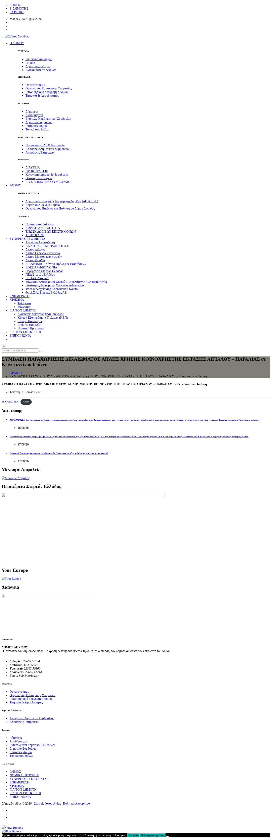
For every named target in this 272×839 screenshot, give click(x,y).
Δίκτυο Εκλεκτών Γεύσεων (42, 253)
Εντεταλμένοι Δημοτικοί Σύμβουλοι (48, 118)
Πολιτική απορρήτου (152, 835)
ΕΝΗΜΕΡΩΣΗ (19, 296)
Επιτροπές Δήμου (36, 125)
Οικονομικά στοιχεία (38, 178)
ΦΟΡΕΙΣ (15, 185)
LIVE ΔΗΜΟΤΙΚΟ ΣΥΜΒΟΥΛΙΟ (47, 181)
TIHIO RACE (34, 235)
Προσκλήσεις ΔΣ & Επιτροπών (45, 145)
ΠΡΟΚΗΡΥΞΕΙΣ (36, 171)
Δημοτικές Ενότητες (38, 66)
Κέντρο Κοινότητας (30, 321)
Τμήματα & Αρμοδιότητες (42, 95)
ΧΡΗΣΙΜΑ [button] (17, 299)
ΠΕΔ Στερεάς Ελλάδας (40, 274)
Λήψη (26, 401)
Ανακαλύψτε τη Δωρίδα (40, 69)
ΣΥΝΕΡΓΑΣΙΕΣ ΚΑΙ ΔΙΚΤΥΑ (29, 778)
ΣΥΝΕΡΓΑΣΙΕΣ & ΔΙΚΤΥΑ (27, 238)
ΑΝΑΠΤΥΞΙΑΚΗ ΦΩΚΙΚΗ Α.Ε (47, 246)
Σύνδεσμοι (24, 306)
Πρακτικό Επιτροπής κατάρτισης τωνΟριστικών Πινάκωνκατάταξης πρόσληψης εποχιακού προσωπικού (59, 453)
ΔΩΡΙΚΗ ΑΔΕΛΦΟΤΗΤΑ (42, 228)
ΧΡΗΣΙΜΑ (17, 786)
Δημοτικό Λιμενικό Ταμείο (42, 205)
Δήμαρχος (31, 111)
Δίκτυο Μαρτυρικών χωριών (43, 256)
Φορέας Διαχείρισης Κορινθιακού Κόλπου (52, 289)
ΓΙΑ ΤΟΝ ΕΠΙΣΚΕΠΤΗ (25, 332)
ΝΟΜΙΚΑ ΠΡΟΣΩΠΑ (24, 775)
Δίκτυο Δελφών (35, 249)
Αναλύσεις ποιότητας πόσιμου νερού (41, 314)
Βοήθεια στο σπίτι (29, 324)
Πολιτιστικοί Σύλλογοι (39, 224)
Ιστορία (30, 62)
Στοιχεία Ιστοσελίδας (47, 803)
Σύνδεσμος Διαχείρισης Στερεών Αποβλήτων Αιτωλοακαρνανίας (66, 281)
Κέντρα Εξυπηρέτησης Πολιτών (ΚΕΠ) (43, 317)
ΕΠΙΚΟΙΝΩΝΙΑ (20, 335)
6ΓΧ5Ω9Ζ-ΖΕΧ (10, 401)
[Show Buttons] (12, 827)
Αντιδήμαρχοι (34, 115)
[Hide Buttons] (12, 831)
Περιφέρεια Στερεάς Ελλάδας (44, 271)
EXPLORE (17, 12)
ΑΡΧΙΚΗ (16, 372)
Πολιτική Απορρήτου (76, 803)
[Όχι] (167, 836)
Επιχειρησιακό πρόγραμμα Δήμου (46, 92)
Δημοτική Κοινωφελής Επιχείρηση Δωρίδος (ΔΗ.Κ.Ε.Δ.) (61, 201)
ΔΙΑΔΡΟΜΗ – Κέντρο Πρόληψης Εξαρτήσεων (55, 263)
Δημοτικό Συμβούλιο (38, 122)
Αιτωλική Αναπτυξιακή (40, 242)
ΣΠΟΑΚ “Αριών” (37, 278)
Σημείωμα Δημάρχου (38, 59)
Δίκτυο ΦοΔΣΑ (35, 260)
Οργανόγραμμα (35, 84)
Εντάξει (133, 835)
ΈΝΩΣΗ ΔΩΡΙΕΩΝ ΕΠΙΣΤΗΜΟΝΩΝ (50, 231)
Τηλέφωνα (24, 303)
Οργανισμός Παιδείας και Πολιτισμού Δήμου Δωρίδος (60, 208)
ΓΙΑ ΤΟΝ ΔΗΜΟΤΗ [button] (23, 310)
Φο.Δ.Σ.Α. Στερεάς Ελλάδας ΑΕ (46, 292)
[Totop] (3, 825)
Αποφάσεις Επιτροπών (39, 152)
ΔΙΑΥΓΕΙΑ (32, 167)
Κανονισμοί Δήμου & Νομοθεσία (46, 174)
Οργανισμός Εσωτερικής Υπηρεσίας (48, 88)
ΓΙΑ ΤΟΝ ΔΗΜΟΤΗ (23, 789)
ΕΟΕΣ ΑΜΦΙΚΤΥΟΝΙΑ (41, 267)
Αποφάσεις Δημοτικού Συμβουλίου (47, 149)
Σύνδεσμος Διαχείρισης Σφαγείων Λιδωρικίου (54, 285)
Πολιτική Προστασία (31, 328)
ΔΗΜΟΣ (15, 5)
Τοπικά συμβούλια (37, 129)
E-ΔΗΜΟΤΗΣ (19, 8)
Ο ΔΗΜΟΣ (17, 43)
